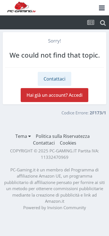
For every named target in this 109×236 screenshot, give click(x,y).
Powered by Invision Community (54, 207)
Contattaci (54, 79)
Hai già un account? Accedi (54, 95)
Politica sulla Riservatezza (63, 136)
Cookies (68, 143)
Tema (21, 136)
